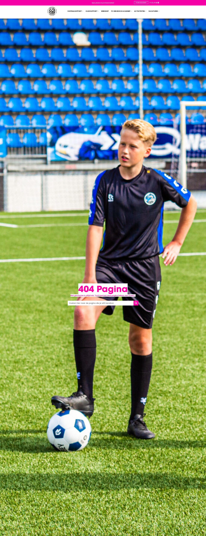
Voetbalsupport (74, 11)
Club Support (91, 11)
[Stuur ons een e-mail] (156, 3)
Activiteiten (139, 11)
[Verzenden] (135, 303)
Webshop (105, 11)
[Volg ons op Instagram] (152, 3)
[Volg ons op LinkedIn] (158, 3)
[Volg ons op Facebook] (150, 3)
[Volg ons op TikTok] (154, 3)
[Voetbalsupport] (52, 11)
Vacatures (153, 11)
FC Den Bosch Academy (120, 11)
